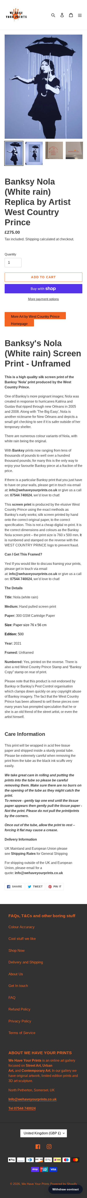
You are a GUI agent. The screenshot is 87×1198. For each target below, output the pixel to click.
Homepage (19, 324)
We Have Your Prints (35, 1183)
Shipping (32, 239)
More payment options (43, 299)
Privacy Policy (19, 1021)
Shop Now (16, 951)
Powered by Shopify (63, 1183)
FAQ (11, 998)
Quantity (10, 254)
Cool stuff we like (22, 939)
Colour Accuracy (21, 927)
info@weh (23, 873)
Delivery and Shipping (25, 962)
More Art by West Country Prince (35, 316)
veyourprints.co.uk (48, 873)
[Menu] (79, 15)
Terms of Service (21, 1033)
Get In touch (18, 986)
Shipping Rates (23, 853)
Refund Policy (19, 1009)
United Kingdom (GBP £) (42, 1133)
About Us (15, 974)
